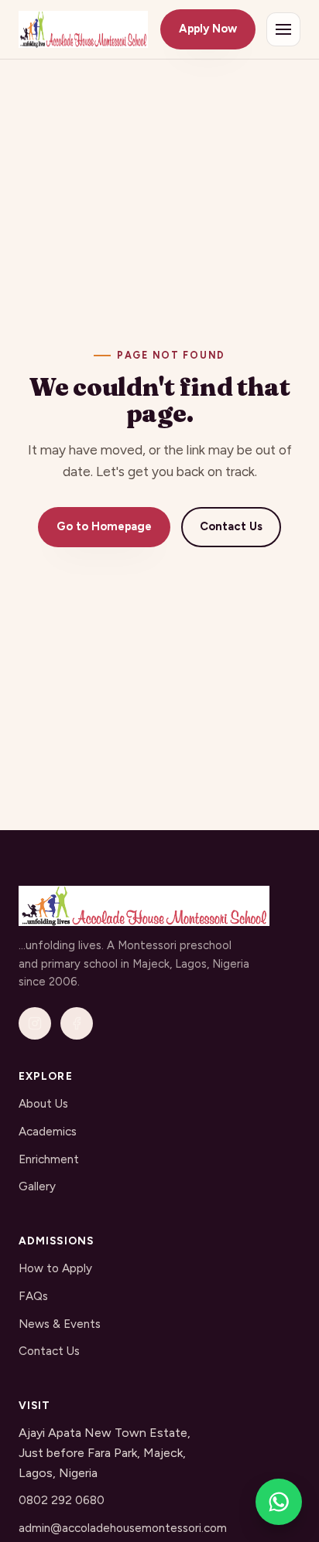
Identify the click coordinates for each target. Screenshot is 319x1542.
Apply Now (208, 29)
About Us (43, 1104)
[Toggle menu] (283, 29)
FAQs (33, 1296)
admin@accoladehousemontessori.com (123, 1528)
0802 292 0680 (62, 1500)
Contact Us (231, 526)
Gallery (37, 1186)
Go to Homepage (104, 526)
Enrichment (49, 1159)
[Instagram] (35, 1023)
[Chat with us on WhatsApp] (279, 1502)
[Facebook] (76, 1023)
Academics (48, 1132)
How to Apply (55, 1268)
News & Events (60, 1324)
